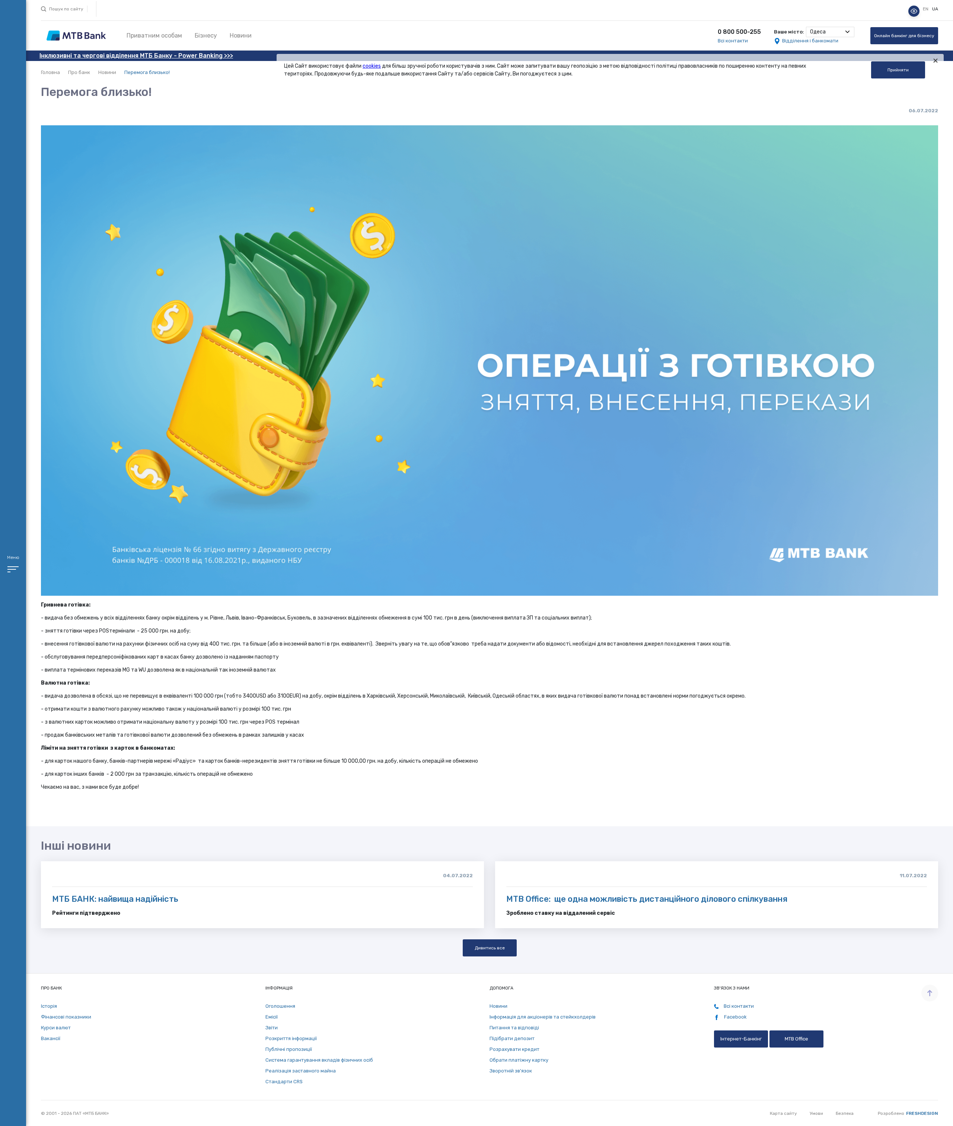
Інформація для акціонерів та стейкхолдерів (543, 1017)
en (926, 9)
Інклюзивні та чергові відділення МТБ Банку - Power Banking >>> (136, 55)
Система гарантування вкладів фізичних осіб (319, 1060)
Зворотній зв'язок (511, 1071)
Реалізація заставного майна (300, 1071)
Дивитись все (490, 947)
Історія (49, 1006)
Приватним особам (154, 35)
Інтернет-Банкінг (741, 1039)
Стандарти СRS (284, 1081)
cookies (372, 66)
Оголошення (280, 1006)
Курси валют (56, 1027)
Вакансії (50, 1038)
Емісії (271, 1017)
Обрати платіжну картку (519, 1060)
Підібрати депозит (512, 1038)
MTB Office (796, 1039)
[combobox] (830, 32)
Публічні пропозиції (288, 1049)
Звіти (271, 1027)
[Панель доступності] (913, 11)
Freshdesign (922, 1113)
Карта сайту (783, 1113)
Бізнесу (206, 35)
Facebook (735, 1017)
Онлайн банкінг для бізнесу (904, 35)
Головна (50, 72)
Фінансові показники (66, 1017)
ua (935, 9)
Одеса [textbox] (818, 32)
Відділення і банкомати (810, 41)
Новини (241, 35)
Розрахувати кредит (514, 1049)
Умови (816, 1113)
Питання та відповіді (514, 1027)
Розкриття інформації (291, 1038)
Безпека (845, 1113)
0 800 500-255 (739, 31)
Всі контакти (733, 41)
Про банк (79, 72)
